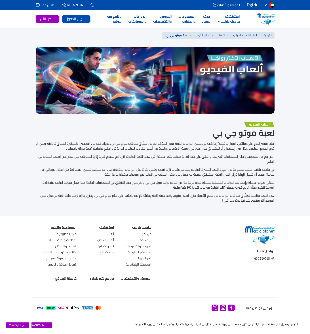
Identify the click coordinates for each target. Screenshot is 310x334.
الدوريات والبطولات (139, 252)
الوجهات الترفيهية (103, 246)
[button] (229, 18)
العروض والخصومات (138, 246)
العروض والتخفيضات (136, 278)
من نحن (146, 234)
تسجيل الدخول (76, 19)
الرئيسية (267, 35)
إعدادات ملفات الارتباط (62, 240)
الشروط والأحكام (66, 246)
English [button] (252, 5)
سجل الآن (47, 19)
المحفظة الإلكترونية (138, 264)
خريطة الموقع (66, 278)
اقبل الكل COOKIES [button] (17, 325)
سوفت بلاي (106, 252)
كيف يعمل (144, 240)
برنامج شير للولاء (102, 278)
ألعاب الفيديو (202, 35)
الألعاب (221, 35)
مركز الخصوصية (67, 234)
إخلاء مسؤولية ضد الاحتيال (60, 252)
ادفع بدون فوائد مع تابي (61, 258)
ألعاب (110, 234)
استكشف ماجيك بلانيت (244, 35)
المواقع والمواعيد (139, 258)
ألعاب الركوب (105, 240)
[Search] (92, 5)
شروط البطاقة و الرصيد (62, 264)
